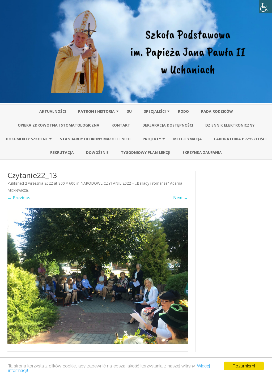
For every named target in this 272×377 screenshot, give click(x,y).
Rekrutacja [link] (62, 152)
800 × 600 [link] (66, 183)
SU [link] (129, 111)
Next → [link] (180, 198)
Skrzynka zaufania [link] (202, 152)
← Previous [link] (18, 198)
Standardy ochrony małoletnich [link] (95, 138)
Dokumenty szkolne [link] (27, 138)
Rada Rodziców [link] (217, 111)
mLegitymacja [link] (187, 138)
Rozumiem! (244, 366)
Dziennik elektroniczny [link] (229, 125)
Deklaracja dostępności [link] (167, 125)
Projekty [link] (152, 138)
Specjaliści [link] (155, 111)
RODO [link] (183, 111)
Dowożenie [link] (97, 152)
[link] (265, 6)
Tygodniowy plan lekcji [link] (145, 152)
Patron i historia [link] (96, 111)
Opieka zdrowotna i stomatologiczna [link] (58, 125)
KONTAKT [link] (121, 125)
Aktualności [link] (52, 111)
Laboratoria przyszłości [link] (240, 138)
